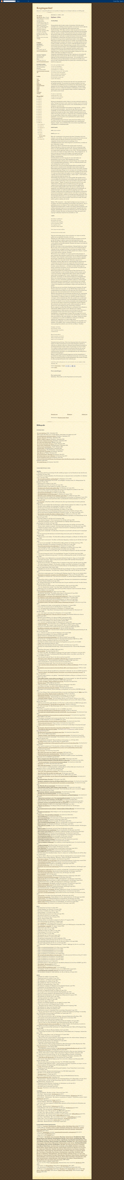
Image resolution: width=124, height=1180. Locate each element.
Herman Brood (71, 1168)
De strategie (71, 602)
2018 (39, 109)
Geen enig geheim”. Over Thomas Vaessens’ (60, 672)
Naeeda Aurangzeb (49, 1150)
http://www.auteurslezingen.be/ (43, 61)
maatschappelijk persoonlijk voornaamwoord (65, 1132)
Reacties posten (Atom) (63, 417)
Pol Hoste (51, 1147)
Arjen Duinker (66, 1150)
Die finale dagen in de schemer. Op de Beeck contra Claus (51, 732)
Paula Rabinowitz (53, 1126)
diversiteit (48, 1127)
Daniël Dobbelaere (53, 1153)
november (41, 124)
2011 (39, 119)
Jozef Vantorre (75, 1149)
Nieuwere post (54, 414)
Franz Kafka (49, 1152)
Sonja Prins (56, 1147)
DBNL (80, 692)
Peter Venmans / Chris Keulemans (59, 1152)
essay (38, 81)
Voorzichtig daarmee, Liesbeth (45, 698)
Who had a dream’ (42, 683)
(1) (50, 686)
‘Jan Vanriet (40, 741)
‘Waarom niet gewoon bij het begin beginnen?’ (48, 877)
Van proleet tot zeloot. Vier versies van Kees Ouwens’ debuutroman (53, 602)
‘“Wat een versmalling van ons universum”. (47, 860)
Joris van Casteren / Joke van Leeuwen (53, 1159)
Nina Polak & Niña (52, 1139)
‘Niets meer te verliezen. (43, 859)
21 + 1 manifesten (42, 923)
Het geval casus (41, 750)
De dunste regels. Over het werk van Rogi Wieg (48, 488)
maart (40, 137)
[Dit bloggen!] (68, 366)
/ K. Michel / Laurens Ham (71, 1146)
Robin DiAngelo (68, 1149)
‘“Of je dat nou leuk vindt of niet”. (45, 872)
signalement (39, 92)
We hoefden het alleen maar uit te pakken (47, 729)
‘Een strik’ (40, 1088)
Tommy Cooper (61, 1170)
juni (40, 130)
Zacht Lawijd (70, 1147)
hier (39, 38)
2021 (39, 104)
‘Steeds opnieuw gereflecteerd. (44, 869)
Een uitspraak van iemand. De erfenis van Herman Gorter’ (51, 514)
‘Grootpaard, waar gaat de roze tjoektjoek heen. (48, 866)
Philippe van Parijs (61, 1126)
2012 (39, 117)
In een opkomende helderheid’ (45, 591)
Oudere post (84, 414)
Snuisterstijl (40, 763)
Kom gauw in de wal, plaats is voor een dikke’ (49, 1024)
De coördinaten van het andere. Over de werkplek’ (49, 597)
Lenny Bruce (47, 1170)
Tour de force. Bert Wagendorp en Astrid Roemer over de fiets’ (52, 710)
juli (40, 129)
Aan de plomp (41, 501)
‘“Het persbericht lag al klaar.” (44, 862)
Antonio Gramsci (63, 1147)
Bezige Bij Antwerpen (70, 1129)
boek (38, 78)
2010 (39, 121)
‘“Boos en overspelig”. (43, 903)
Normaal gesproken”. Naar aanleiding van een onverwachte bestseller (54, 735)
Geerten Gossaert (69, 1136)
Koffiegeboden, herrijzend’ (44, 1049)
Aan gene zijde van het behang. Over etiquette (48, 600)
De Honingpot (40, 1098)
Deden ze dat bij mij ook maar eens (46, 724)
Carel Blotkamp (48, 1133)
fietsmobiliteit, (46, 1132)
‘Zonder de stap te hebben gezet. (45, 885)
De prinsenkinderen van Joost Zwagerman (47, 494)
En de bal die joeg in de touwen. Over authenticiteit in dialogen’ (52, 596)
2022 (39, 102)
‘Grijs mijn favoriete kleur (43, 865)
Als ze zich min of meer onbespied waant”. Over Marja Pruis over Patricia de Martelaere (58, 664)
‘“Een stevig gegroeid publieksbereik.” (46, 892)
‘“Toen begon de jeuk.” (42, 891)
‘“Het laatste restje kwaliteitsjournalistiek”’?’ (48, 637)
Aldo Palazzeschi (62, 1158)
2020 (39, 106)
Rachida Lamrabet (82, 1141)
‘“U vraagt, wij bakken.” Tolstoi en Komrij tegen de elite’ (51, 681)
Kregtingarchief (44, 7)
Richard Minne (49, 1165)
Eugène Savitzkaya (44, 1158)
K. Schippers (81, 1144)
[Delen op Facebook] (72, 366)
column (38, 80)
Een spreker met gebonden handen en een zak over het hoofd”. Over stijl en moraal (57, 712)
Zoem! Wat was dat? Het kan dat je (46, 1057)
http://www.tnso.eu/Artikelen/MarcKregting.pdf (68, 1048)
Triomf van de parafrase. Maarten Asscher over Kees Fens (51, 693)
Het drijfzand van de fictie (44, 696)
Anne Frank (53, 1146)
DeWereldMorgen (76, 1114)
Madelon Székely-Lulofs (64, 1143)
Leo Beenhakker (49, 1168)
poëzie (38, 89)
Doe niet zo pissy (42, 965)
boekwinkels (40, 1130)
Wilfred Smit (48, 1149)
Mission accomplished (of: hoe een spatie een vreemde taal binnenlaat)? (54, 715)
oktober (41, 126)
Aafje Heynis (78, 1162)
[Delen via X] (70, 366)
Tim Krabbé (77, 1152)
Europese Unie (69, 1127)
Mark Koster (68, 1155)
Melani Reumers (61, 1155)
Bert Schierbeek (64, 1165)
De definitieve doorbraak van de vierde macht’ (48, 628)
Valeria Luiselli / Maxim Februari (44, 1143)
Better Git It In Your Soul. (44, 695)
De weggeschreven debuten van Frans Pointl (48, 479)
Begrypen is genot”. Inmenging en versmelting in (49, 658)
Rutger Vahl (75, 1126)
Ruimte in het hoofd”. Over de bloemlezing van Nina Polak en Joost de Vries (60, 747)
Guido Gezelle (68, 1170)
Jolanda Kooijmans (53, 1158)
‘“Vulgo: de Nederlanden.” (44, 883)
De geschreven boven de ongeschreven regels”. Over (50, 795)
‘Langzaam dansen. (42, 863)
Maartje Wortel (65, 1156)
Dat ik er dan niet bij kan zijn (45, 723)
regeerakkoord (50, 1129)
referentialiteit (79, 1129)
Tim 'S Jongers (42, 1152)
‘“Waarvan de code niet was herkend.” (46, 889)
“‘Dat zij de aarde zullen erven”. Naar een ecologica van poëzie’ (52, 614)
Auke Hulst (62, 1144)
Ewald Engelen (60, 1149)
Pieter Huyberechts (58, 1150)
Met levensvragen (42, 1046)
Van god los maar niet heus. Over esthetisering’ (48, 546)
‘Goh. (39, 881)
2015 (39, 112)
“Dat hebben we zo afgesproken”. (45, 871)
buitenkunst (62, 1127)
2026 (39, 98)
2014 (39, 114)
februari (41, 139)
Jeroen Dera (82, 1149)
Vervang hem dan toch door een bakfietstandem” (49, 755)
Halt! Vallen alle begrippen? (44, 765)
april (40, 134)
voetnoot (49, 1135)
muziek (38, 86)
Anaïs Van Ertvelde (50, 1156)
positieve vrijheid (55, 1127)
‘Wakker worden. (41, 901)
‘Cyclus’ (39, 1066)
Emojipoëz (48, 964)
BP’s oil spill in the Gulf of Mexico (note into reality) (50, 955)
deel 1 (64, 801)
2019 (39, 107)
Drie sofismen (41, 964)
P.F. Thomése (48, 1136)
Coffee (39, 643)
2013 (39, 116)
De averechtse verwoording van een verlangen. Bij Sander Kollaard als (57, 776)
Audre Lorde (42, 1149)
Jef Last (72, 1143)
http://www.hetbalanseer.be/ (42, 50)
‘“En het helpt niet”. (42, 886)
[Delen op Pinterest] (74, 366)
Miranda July (58, 1156)
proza (38, 90)
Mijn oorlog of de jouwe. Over (45, 752)
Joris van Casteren (55, 1136)
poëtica (38, 88)
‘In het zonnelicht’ (41, 874)
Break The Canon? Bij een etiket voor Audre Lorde (49, 773)
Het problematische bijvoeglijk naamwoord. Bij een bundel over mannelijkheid (56, 782)
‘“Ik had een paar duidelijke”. (44, 897)
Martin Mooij (43, 1129)
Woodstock (62, 1168)
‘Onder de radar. (41, 878)
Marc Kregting (39, 17)
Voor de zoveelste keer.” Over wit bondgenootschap (53, 762)
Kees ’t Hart (75, 1141)
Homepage (69, 414)
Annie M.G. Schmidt (62, 1153)
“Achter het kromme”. (43, 623)
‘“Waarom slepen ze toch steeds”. (45, 875)
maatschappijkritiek (40, 85)
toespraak (38, 93)
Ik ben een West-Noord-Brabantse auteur (47, 967)
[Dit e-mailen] (66, 366)
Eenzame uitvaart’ (42, 1074)
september (41, 127)
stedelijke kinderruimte (59, 1129)
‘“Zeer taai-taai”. (41, 895)
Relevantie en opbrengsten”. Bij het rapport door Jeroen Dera (58, 743)
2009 (39, 122)
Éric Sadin (54, 1155)
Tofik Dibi (54, 1149)
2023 (39, 101)
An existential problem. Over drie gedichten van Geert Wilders (52, 721)
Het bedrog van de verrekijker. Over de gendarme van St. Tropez (52, 495)
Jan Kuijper (70, 1153)
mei (40, 132)
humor (38, 82)
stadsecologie (76, 1127)
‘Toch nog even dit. (41, 880)
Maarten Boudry (40, 1150)
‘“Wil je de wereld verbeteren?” (45, 900)
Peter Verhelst (69, 1158)
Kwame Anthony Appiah (42, 1147)
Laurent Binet (71, 1152)
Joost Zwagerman (54, 1162)
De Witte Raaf (57, 1120)
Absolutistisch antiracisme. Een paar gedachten (48, 687)
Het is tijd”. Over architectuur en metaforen (48, 771)
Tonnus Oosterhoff (47, 1155)
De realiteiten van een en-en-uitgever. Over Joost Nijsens (58, 667)
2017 (39, 111)
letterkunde (39, 84)
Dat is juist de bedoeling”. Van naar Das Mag (51, 704)
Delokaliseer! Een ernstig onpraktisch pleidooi (48, 754)
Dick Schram (69, 1126)
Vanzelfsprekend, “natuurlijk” (45, 926)
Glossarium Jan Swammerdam (44, 492)
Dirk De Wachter (70, 1138)
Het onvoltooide (41, 651)
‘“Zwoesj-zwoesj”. (41, 898)
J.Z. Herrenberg (44, 1153)
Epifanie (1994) (42, 135)
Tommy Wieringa (75, 1155)
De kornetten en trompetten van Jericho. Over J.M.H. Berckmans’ (52, 575)
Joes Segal (45, 1126)
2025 (39, 99)
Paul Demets (72, 1156)
